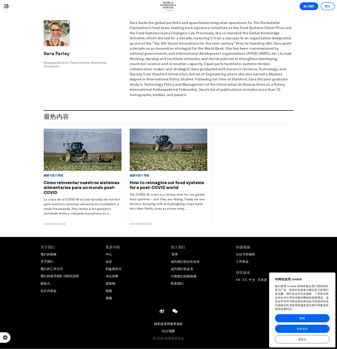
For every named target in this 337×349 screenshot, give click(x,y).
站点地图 (168, 331)
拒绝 (302, 318)
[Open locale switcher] (5, 337)
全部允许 (302, 328)
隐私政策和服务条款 (168, 324)
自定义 (302, 339)
